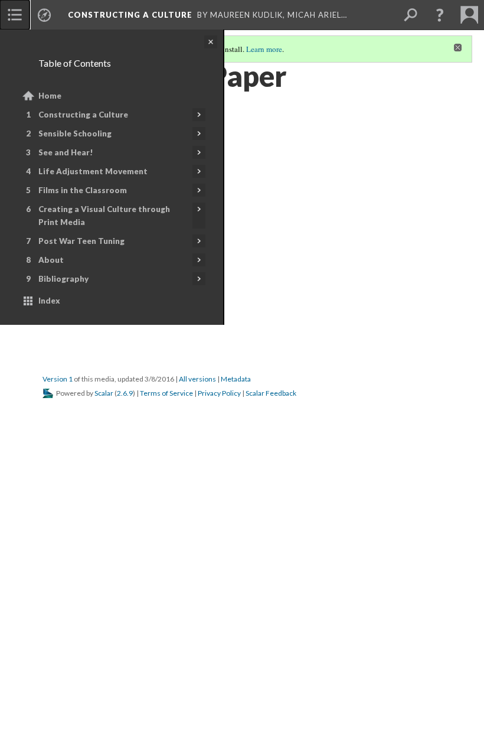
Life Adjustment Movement (93, 171)
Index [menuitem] (49, 300)
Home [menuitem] (49, 95)
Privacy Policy (219, 393)
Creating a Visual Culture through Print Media (104, 215)
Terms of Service (166, 393)
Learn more (264, 49)
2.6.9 (125, 393)
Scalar (103, 393)
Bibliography (63, 279)
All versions (197, 378)
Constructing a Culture (83, 114)
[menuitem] (15, 15)
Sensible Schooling (75, 133)
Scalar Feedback (271, 393)
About (51, 260)
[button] (439, 15)
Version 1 (57, 378)
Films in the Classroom (82, 190)
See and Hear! (65, 152)
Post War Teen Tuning (81, 241)
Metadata (236, 378)
